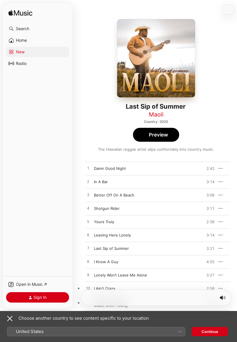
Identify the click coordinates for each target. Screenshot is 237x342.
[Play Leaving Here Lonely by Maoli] (88, 235)
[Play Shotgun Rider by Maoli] (88, 208)
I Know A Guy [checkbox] (106, 261)
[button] (37, 29)
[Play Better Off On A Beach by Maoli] (88, 195)
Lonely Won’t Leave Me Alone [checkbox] (120, 275)
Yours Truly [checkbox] (104, 221)
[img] (20, 13)
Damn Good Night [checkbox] (110, 168)
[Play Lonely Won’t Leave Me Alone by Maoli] (88, 275)
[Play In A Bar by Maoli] (88, 181)
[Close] (9, 318)
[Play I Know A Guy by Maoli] (88, 261)
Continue (209, 331)
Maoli (156, 114)
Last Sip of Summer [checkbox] (111, 248)
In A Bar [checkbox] (101, 181)
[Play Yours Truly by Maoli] (88, 221)
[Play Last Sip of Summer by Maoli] (88, 248)
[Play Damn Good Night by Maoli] (88, 168)
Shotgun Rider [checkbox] (107, 208)
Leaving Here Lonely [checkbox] (112, 235)
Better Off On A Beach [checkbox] (114, 195)
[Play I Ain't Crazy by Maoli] (88, 288)
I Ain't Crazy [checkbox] (104, 288)
